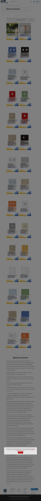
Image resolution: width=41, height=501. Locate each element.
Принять (20, 452)
